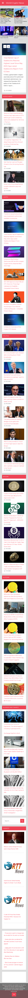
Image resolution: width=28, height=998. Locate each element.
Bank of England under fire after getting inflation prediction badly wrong (14, 393)
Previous (4, 46)
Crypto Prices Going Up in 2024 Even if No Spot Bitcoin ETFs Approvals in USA (13, 489)
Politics (6, 329)
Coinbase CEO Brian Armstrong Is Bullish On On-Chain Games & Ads (14, 784)
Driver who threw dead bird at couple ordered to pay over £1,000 (13, 180)
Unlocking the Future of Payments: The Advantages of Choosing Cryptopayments (13, 720)
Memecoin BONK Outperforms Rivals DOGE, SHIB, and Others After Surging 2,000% (13, 610)
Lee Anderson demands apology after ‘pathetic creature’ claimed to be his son (14, 459)
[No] (26, 990)
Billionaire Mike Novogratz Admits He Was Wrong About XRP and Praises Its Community (13, 590)
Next (8, 46)
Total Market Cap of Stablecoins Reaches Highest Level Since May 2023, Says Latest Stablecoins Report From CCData (14, 232)
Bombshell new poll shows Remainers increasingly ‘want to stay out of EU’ (14, 371)
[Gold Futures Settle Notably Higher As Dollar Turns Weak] (14, 851)
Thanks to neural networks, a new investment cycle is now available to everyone (13, 210)
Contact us (15, 979)
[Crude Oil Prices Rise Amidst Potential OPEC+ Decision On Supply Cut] (14, 885)
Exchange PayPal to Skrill (12, 727)
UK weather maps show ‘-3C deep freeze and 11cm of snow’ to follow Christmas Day (13, 136)
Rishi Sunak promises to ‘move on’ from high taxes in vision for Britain (13, 437)
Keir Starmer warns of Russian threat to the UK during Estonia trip (14, 158)
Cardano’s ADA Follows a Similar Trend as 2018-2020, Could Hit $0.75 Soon (13, 692)
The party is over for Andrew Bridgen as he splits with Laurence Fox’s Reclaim (13, 415)
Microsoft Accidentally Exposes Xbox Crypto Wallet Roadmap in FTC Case (14, 745)
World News (7, 90)
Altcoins (6, 571)
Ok (14, 994)
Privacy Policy (6, 979)
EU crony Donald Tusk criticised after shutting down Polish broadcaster (13, 62)
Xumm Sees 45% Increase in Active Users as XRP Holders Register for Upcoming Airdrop (13, 631)
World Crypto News (15, 3)
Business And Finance (11, 701)
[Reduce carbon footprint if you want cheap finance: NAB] (14, 826)
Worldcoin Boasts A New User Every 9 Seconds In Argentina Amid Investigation (13, 804)
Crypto (5, 190)
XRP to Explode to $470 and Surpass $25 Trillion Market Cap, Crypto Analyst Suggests (14, 651)
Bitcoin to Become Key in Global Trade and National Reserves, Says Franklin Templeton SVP (14, 560)
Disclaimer (18, 982)
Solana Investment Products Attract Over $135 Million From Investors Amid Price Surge (13, 672)
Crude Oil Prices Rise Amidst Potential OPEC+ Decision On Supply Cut (12, 910)
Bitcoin (5, 470)
